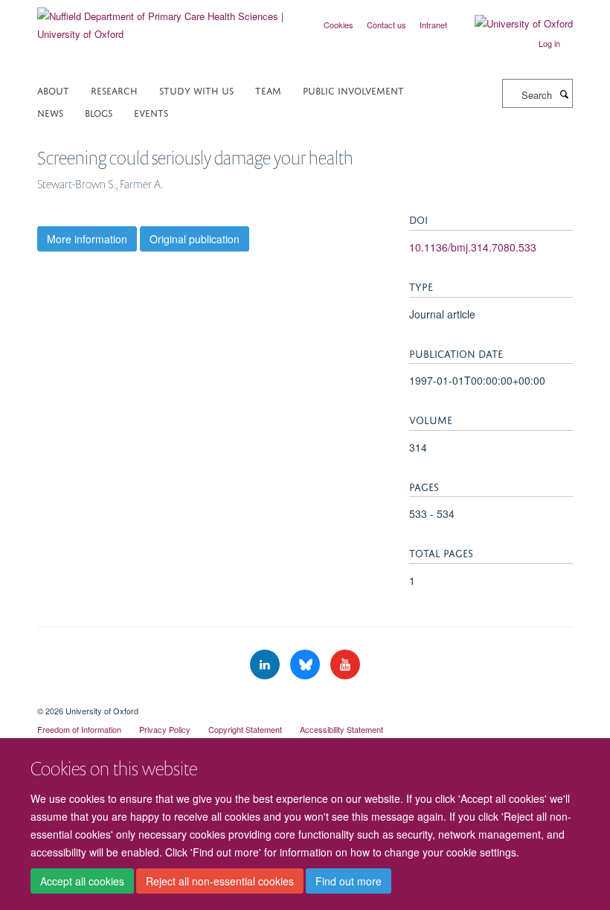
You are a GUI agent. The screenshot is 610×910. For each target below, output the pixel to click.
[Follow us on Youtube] (345, 665)
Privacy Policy (164, 729)
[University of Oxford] (512, 24)
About (53, 90)
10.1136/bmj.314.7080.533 (472, 247)
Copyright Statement (245, 729)
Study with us (196, 90)
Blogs (98, 112)
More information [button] (87, 238)
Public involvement (353, 90)
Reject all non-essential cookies (220, 881)
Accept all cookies (82, 881)
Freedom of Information (79, 729)
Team (268, 90)
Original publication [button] (195, 238)
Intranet (433, 25)
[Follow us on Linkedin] (266, 665)
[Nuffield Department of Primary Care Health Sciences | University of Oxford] (165, 20)
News (50, 112)
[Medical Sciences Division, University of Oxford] (305, 698)
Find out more (348, 881)
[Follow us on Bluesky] (306, 665)
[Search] (564, 94)
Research (114, 90)
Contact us (386, 25)
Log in (549, 43)
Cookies (338, 25)
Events (151, 112)
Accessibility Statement (341, 729)
